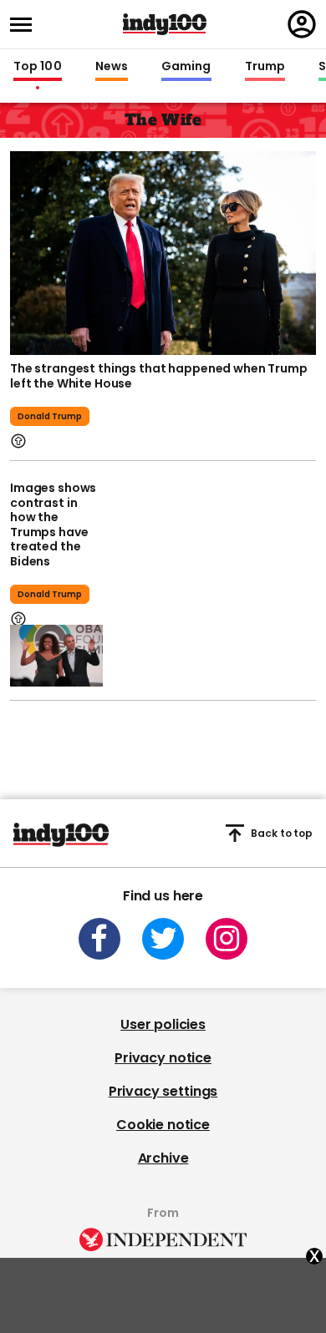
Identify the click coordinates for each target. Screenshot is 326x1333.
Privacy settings (163, 1091)
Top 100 (37, 66)
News (111, 66)
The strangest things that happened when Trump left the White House (159, 376)
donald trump (50, 416)
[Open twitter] (163, 939)
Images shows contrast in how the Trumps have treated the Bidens (53, 524)
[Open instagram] (226, 939)
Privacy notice (163, 1057)
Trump (265, 66)
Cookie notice (163, 1124)
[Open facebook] (99, 939)
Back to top (282, 833)
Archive (163, 1158)
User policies (163, 1024)
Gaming (186, 66)
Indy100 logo (164, 24)
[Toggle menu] (26, 24)
